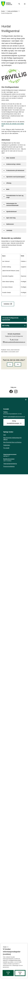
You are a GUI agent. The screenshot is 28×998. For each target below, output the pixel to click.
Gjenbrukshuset (11, 211)
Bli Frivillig (5, 325)
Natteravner (10, 224)
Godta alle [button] (8, 973)
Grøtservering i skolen (13, 164)
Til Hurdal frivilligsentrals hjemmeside (10, 319)
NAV (4, 435)
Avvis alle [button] (20, 973)
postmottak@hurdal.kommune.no (16, 416)
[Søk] (19, 4)
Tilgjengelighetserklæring (10, 463)
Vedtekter (7, 304)
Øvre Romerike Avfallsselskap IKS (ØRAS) (12, 438)
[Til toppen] (26, 400)
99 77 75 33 (15, 339)
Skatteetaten (6, 445)
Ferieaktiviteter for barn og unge (14, 196)
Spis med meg (10, 218)
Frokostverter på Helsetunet (15, 170)
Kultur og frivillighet (12, 11)
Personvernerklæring (8, 466)
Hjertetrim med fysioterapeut (15, 176)
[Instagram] (15, 391)
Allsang (8, 183)
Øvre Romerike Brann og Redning (12, 442)
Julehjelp (9, 230)
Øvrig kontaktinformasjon (13, 422)
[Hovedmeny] (25, 4)
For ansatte (6, 448)
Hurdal (3, 11)
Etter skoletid (10, 158)
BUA (7, 189)
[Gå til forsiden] (6, 3)
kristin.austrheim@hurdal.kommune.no (15, 342)
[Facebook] (11, 391)
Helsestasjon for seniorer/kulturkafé (12, 204)
